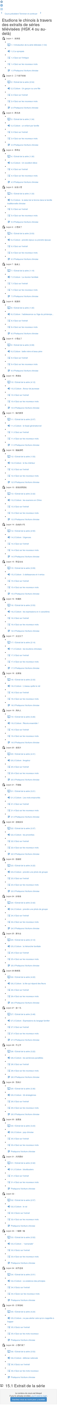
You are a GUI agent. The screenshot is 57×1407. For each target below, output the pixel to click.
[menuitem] (1, 6)
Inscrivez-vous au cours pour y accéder (28, 1399)
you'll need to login (39, 1395)
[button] (1, 2)
